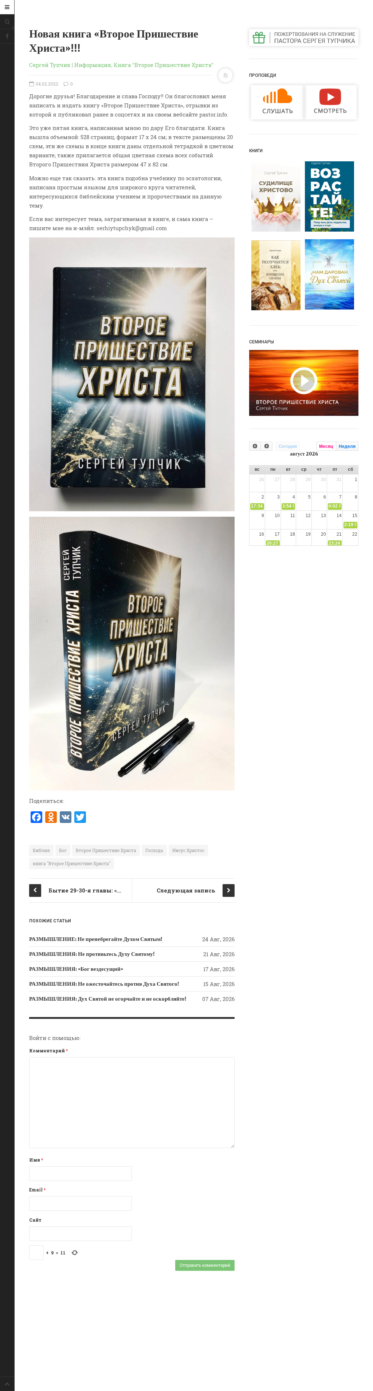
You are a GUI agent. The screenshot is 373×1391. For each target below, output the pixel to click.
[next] (266, 446)
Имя (36, 1160)
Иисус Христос (188, 850)
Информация (92, 64)
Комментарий (48, 1050)
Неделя (347, 446)
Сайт (35, 1220)
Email (37, 1190)
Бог (63, 850)
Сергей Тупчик (49, 64)
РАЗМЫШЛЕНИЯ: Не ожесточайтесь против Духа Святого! (104, 984)
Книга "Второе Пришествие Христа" (163, 64)
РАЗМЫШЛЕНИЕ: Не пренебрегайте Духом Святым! (95, 939)
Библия (41, 850)
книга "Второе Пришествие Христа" (71, 863)
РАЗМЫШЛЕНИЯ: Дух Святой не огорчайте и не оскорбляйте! (107, 998)
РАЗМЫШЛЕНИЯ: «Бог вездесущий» (76, 969)
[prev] (255, 446)
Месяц (326, 446)
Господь (154, 850)
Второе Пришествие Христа (106, 850)
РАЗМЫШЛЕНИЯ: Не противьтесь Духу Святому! (91, 954)
